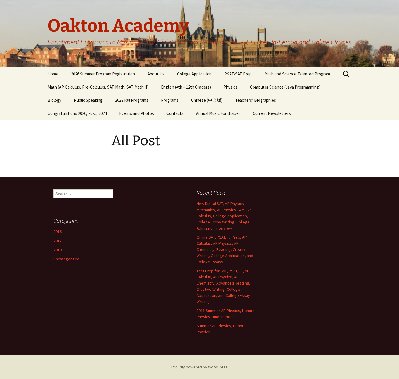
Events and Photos (136, 113)
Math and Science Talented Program (297, 74)
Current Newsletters (272, 113)
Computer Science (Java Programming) (285, 87)
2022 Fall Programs (131, 100)
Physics (230, 87)
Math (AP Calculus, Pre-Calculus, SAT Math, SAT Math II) (98, 87)
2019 (57, 249)
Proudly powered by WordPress (199, 367)
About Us (156, 74)
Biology (54, 100)
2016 (57, 231)
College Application (194, 74)
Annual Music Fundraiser (218, 113)
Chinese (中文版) (207, 100)
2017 (57, 240)
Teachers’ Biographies (255, 100)
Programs (169, 100)
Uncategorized (66, 258)
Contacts (174, 113)
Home (53, 74)
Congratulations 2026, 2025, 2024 (77, 113)
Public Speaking (88, 100)
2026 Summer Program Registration (103, 74)
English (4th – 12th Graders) (186, 87)
